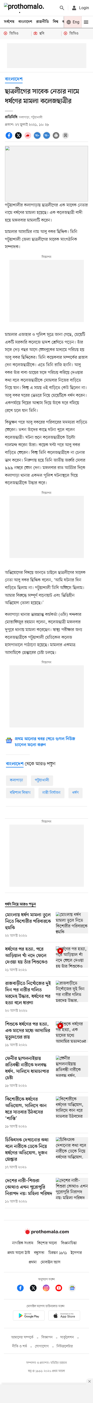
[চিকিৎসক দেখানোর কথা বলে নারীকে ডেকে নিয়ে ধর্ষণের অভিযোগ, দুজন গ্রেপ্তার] (72, 1153)
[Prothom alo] (25, 8)
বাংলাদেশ (25, 22)
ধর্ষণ (75, 793)
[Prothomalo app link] (28, 1316)
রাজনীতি (42, 22)
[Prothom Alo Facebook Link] (22, 1289)
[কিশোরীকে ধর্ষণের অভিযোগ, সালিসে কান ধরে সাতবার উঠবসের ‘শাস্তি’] (72, 1112)
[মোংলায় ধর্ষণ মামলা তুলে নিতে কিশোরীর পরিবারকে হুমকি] (72, 925)
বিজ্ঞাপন (47, 1337)
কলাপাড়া (16, 780)
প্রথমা (33, 1262)
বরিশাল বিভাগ (20, 793)
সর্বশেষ (9, 22)
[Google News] (72, 1288)
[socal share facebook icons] (9, 138)
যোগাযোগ (42, 1346)
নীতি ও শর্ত (19, 1346)
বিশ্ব (55, 22)
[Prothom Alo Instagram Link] (48, 1289)
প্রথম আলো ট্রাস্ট (18, 1253)
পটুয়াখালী (42, 780)
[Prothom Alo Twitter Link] (35, 1289)
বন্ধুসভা (39, 1253)
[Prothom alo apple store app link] (64, 1316)
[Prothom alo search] (62, 8)
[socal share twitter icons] (19, 138)
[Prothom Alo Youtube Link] (61, 1289)
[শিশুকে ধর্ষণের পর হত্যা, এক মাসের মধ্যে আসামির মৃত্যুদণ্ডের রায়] (72, 1034)
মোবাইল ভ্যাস (51, 1262)
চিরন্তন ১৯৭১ (57, 1253)
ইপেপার (76, 1253)
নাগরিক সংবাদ (22, 1243)
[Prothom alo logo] (46, 1233)
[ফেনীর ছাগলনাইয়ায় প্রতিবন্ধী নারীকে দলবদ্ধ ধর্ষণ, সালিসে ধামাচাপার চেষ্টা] (72, 1072)
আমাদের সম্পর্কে (22, 1337)
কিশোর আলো (47, 1243)
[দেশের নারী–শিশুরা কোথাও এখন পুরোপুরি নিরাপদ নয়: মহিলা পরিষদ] (72, 1191)
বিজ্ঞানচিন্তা (69, 1243)
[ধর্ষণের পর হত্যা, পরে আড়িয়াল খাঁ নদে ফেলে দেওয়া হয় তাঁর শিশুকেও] (72, 959)
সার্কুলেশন (67, 1337)
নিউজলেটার (65, 1346)
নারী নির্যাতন (51, 793)
